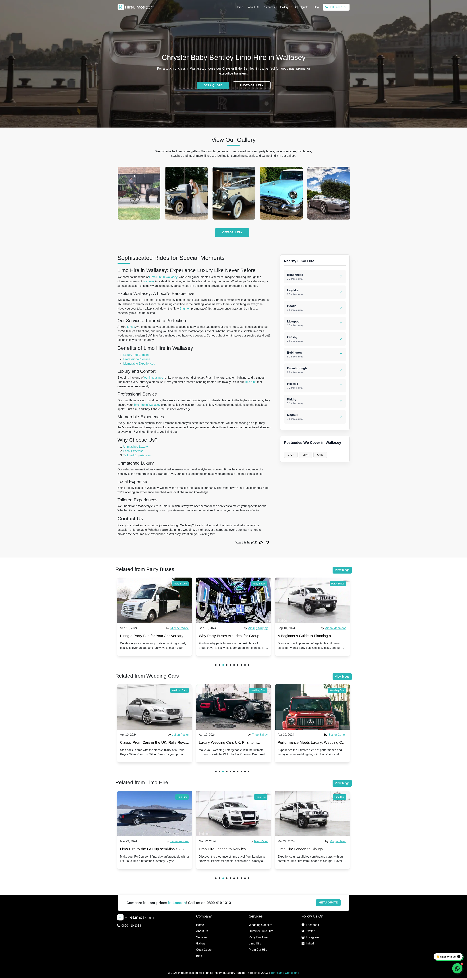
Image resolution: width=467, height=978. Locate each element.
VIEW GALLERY (232, 232)
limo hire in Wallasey (147, 404)
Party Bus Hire (258, 937)
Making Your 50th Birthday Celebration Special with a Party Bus (309, 636)
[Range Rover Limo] (281, 193)
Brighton (185, 308)
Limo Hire (182, 797)
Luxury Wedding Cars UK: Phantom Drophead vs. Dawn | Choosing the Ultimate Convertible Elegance (149, 743)
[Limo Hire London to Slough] (233, 813)
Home (239, 7)
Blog (316, 7)
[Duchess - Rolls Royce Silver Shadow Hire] (328, 193)
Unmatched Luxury (135, 446)
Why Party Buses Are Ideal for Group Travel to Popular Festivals (150, 636)
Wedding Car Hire (260, 924)
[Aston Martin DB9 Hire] (234, 193)
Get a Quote (301, 7)
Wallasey (149, 281)
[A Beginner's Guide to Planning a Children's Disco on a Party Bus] (233, 600)
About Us (253, 7)
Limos (131, 326)
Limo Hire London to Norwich (143, 849)
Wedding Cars (179, 690)
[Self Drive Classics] (186, 193)
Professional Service (136, 359)
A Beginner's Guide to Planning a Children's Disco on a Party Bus (225, 636)
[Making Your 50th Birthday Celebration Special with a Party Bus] (312, 600)
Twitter (310, 931)
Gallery (284, 7)
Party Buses (180, 583)
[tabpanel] (154, 617)
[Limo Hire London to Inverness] (312, 813)
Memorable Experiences (139, 363)
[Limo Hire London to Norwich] (154, 813)
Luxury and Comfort (136, 354)
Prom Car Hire (258, 949)
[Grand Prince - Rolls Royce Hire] (139, 193)
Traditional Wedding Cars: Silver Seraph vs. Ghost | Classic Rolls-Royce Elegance (311, 743)
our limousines (153, 377)
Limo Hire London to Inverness (302, 849)
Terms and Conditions (285, 972)
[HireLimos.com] (135, 7)
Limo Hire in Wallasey (163, 277)
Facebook (312, 924)
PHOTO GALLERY (251, 85)
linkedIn (311, 943)
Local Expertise (133, 451)
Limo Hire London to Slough (221, 849)
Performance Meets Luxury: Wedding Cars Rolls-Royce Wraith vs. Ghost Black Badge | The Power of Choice (233, 743)
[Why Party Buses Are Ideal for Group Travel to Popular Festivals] (154, 600)
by (177, 628)
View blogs (342, 570)
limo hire (250, 382)
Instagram (312, 937)
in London (177, 903)
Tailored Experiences (137, 455)
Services (269, 7)
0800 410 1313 (338, 7)
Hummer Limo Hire (261, 931)
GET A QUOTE (213, 85)
